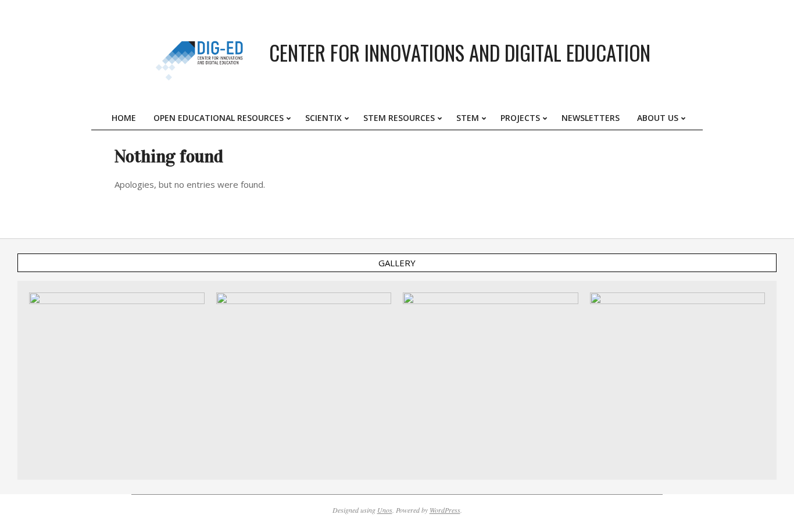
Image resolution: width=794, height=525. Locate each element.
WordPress (445, 510)
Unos (384, 510)
